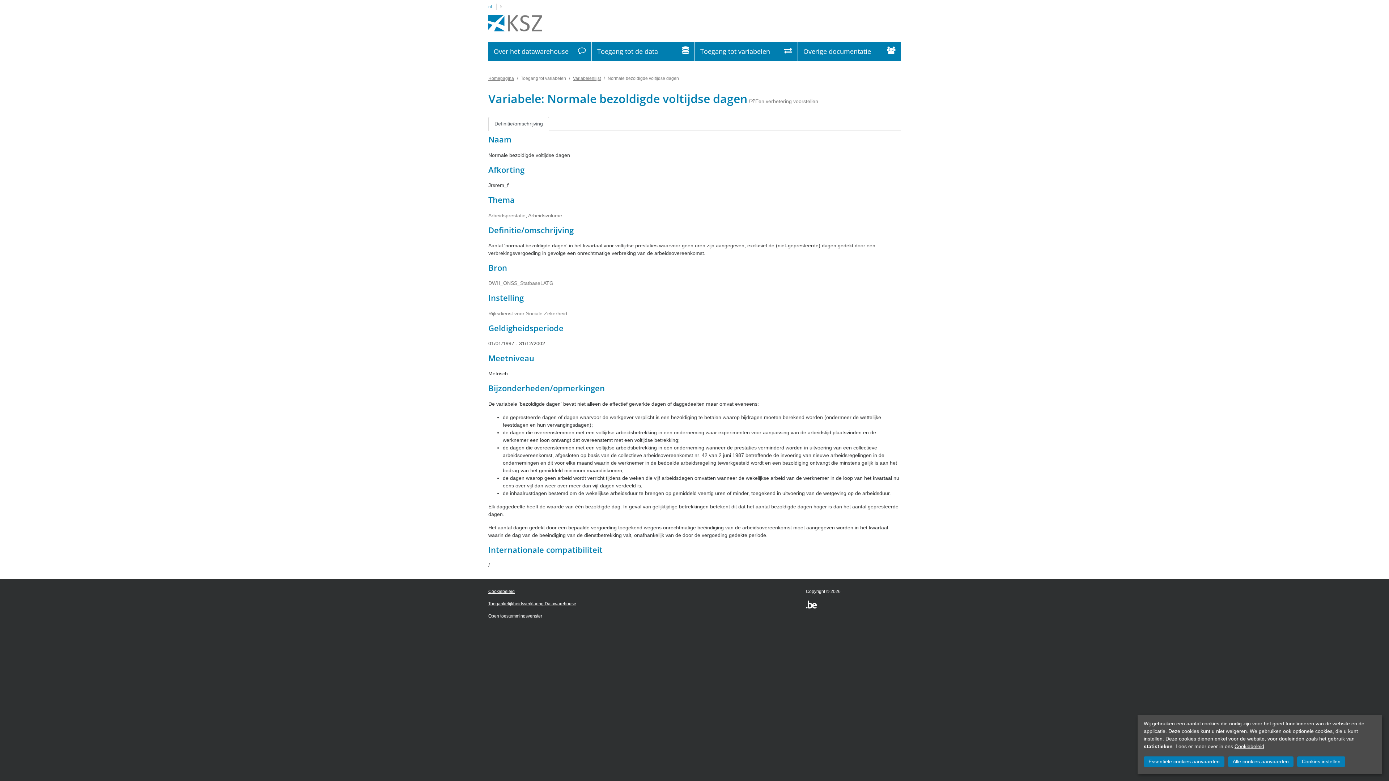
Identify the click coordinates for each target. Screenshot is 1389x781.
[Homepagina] (515, 23)
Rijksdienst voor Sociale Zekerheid (527, 313)
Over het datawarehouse (531, 51)
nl (490, 6)
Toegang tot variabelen (735, 51)
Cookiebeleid (1249, 746)
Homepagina (501, 78)
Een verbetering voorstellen (786, 101)
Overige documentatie (837, 51)
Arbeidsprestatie (507, 215)
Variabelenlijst (587, 78)
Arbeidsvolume (545, 215)
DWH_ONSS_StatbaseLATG (520, 283)
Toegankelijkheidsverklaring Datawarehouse (532, 603)
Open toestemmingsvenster (515, 616)
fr (501, 6)
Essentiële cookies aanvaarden (1184, 761)
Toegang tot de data (627, 51)
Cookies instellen (1321, 761)
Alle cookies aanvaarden (1261, 761)
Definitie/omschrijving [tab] (518, 124)
